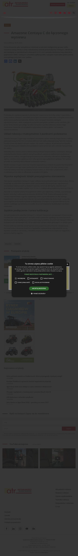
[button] (39, 274)
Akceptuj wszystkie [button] (39, 288)
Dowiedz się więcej (56, 271)
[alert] (39, 278)
